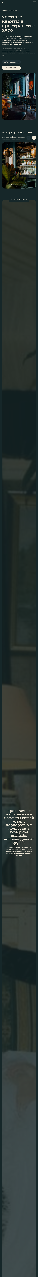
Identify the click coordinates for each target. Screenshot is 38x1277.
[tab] (11, 184)
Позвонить (11, 68)
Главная (5, 11)
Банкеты (13, 11)
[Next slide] (34, 138)
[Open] (34, 2)
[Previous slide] (28, 138)
